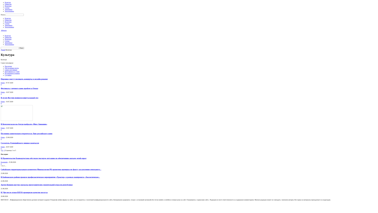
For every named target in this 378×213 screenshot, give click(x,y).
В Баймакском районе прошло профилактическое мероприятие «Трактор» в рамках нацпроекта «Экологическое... (50, 177)
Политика (8, 6)
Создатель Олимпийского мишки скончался (20, 143)
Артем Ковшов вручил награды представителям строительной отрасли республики (37, 185)
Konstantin (4, 162)
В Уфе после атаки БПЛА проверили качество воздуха (24, 192)
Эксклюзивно (9, 11)
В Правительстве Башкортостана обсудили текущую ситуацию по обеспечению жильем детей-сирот (43, 158)
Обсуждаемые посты (12, 68)
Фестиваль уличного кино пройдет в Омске (19, 88)
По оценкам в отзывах (12, 73)
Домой (3, 50)
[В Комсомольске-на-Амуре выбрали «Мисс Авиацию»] (17, 120)
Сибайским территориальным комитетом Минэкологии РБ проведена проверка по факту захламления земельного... (51, 169)
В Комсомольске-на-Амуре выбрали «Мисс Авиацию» (24, 124)
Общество (8, 4)
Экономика (8, 9)
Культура (8, 2)
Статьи (7, 8)
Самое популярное (11, 70)
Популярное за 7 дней (12, 71)
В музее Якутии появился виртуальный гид (19, 98)
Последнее (8, 66)
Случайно (8, 75)
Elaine (3, 83)
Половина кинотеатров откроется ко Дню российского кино (26, 134)
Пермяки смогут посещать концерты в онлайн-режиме (24, 79)
